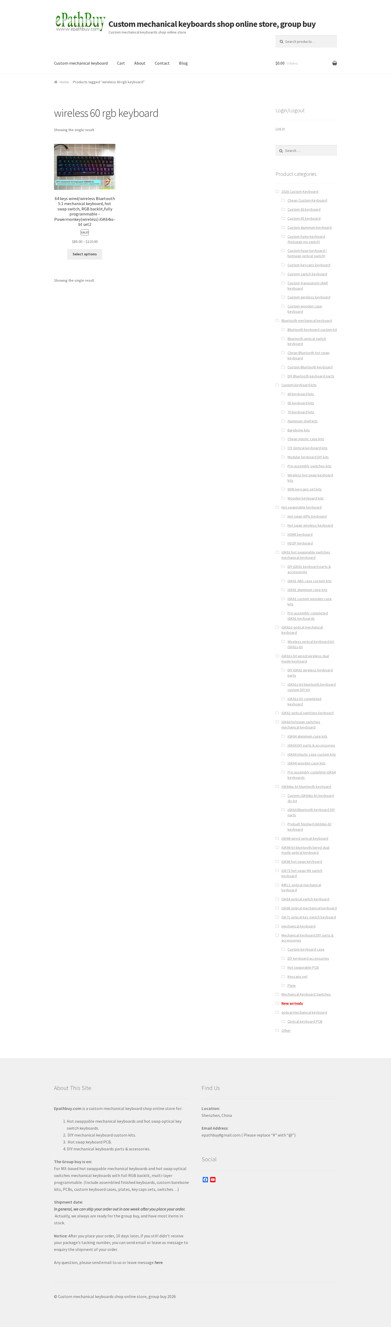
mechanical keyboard (298, 926)
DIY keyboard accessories (308, 958)
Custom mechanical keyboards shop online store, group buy (212, 24)
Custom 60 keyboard (304, 209)
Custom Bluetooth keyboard (310, 367)
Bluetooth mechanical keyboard (306, 320)
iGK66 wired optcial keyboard (304, 838)
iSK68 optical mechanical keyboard (309, 908)
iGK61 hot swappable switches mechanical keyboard (305, 555)
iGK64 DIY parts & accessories (311, 745)
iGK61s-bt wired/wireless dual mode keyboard (305, 659)
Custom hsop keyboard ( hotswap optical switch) (307, 253)
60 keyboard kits (301, 394)
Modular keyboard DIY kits (308, 457)
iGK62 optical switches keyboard (307, 712)
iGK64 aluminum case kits (307, 736)
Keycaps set (297, 976)
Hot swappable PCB (303, 967)
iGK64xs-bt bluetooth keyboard (306, 786)
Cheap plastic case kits (306, 438)
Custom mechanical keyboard (81, 63)
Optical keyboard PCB (305, 1021)
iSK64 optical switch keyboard (305, 899)
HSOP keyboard (300, 543)
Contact (162, 63)
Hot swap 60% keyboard (307, 516)
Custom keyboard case (306, 949)
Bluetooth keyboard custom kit (312, 329)
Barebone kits (299, 430)
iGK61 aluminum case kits (307, 589)
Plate (292, 985)
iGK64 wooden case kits (307, 763)
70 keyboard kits (301, 412)
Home (64, 82)
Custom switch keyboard (307, 274)
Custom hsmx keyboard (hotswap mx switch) (306, 239)
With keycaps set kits (305, 489)
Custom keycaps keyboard (309, 265)
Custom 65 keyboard (304, 218)
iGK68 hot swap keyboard (301, 861)
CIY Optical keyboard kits (307, 448)
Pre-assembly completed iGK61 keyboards (308, 616)
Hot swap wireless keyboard (310, 525)
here (159, 1262)
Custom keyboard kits (299, 384)
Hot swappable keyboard (301, 507)
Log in (280, 128)
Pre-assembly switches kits (309, 466)
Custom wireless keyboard (309, 297)
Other (286, 1030)
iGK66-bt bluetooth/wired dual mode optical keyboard (305, 850)
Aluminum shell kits (303, 421)
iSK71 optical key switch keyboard (308, 917)
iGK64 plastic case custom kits (312, 754)
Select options (85, 254)
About (139, 63)
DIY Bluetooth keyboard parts (311, 376)
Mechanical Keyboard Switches (306, 994)
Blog (183, 63)
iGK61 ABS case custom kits (310, 581)
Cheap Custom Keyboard (307, 200)
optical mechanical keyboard (304, 1012)
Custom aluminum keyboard (310, 227)
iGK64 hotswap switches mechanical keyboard (300, 724)
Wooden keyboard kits (306, 498)
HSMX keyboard (300, 534)
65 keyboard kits (301, 403)
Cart (121, 63)
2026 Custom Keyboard (299, 191)
